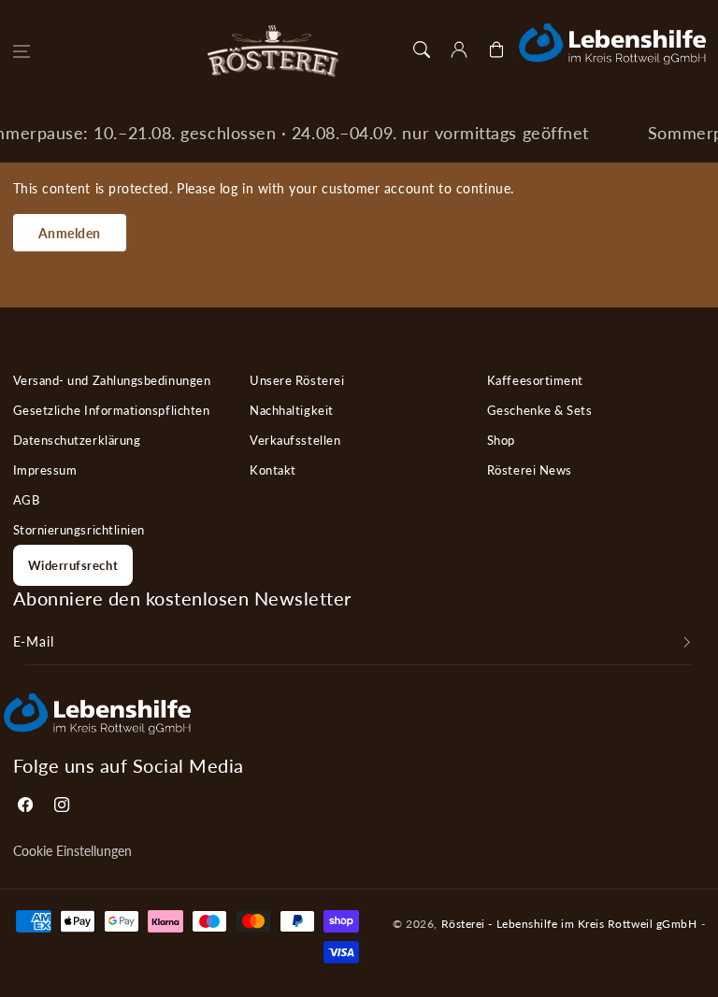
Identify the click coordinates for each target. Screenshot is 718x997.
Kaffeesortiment (535, 380)
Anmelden (69, 233)
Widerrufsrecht (73, 565)
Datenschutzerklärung (77, 440)
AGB (26, 499)
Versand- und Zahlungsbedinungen (112, 380)
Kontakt (273, 470)
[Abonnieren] (687, 642)
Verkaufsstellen (295, 440)
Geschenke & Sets (540, 410)
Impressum (45, 470)
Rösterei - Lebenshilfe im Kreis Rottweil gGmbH (569, 923)
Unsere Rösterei (297, 380)
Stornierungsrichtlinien (79, 529)
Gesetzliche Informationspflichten (111, 410)
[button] (21, 51)
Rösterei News (529, 470)
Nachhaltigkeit (292, 410)
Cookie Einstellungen (72, 851)
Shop (501, 440)
